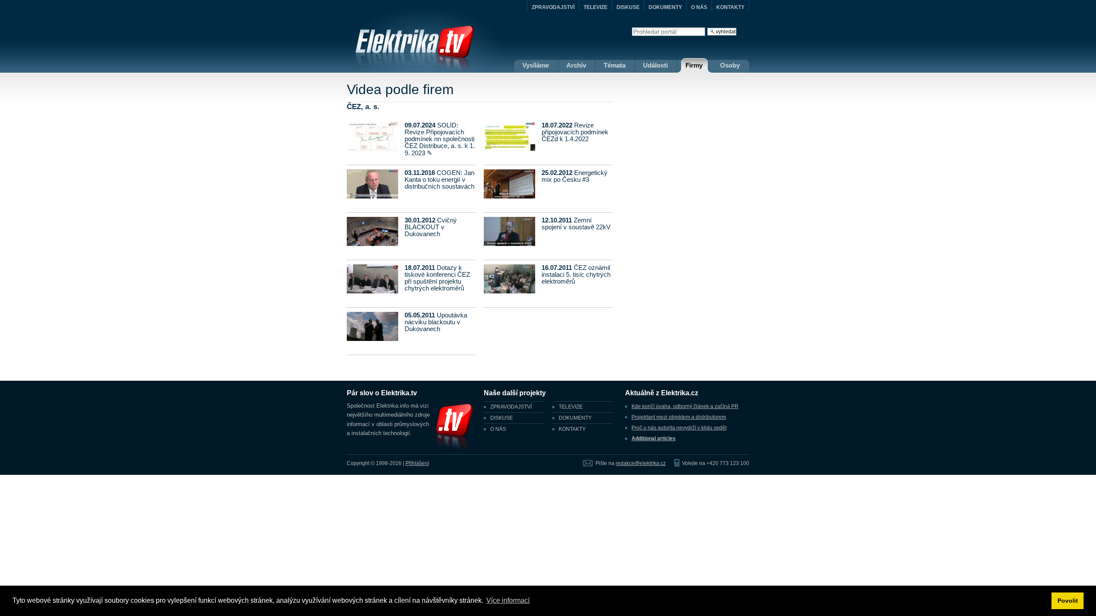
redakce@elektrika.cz (641, 463)
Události (655, 65)
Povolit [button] (1067, 600)
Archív (576, 65)
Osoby (730, 65)
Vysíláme (535, 65)
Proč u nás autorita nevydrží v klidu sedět (679, 428)
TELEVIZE (596, 7)
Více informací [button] (508, 600)
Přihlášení (417, 463)
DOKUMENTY (665, 7)
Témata (614, 65)
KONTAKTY (730, 7)
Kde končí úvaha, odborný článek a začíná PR (685, 406)
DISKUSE (628, 7)
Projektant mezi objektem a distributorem (678, 417)
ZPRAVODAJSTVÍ (553, 7)
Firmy (694, 65)
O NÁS (699, 7)
